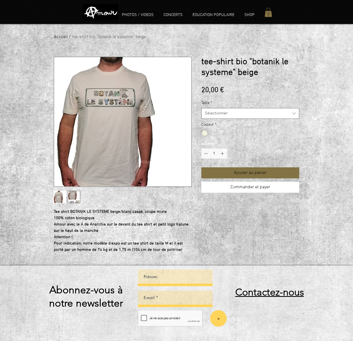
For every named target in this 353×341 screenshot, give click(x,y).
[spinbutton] (214, 153)
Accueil (61, 37)
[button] (268, 12)
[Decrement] (205, 153)
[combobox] (250, 113)
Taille (206, 103)
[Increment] (223, 153)
